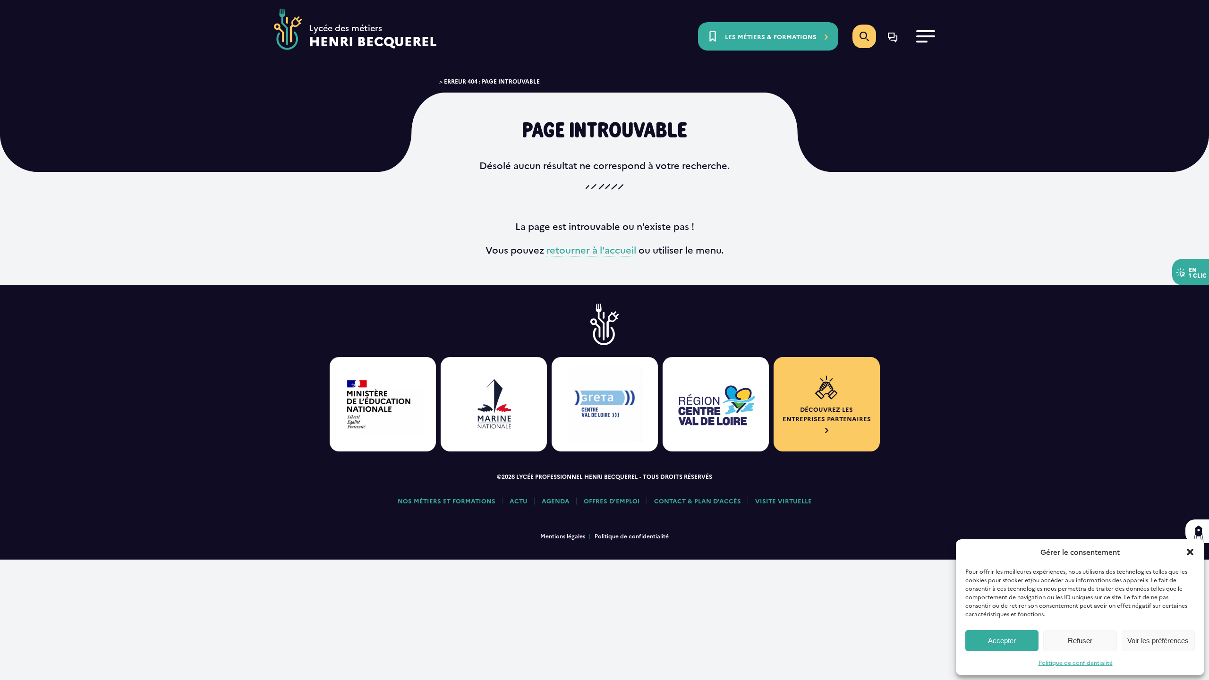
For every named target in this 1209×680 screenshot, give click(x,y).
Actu (519, 500)
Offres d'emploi (612, 500)
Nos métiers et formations (446, 500)
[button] (1190, 552)
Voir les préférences (1158, 641)
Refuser (1080, 641)
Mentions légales (562, 536)
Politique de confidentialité (1076, 662)
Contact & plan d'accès (697, 500)
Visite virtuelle (783, 500)
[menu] (925, 36)
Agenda (556, 500)
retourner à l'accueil (591, 249)
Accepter (1002, 641)
